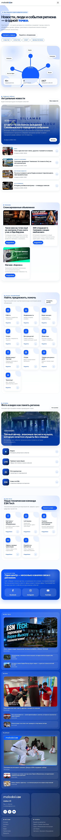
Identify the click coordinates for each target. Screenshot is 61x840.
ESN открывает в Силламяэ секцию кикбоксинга (41, 230)
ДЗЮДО (7, 732)
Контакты (5, 824)
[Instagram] (9, 812)
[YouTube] (14, 812)
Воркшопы (6, 833)
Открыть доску (49, 301)
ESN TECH (7, 614)
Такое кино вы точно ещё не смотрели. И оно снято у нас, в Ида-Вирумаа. (16, 230)
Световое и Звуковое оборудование (43, 831)
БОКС (6, 673)
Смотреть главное (9, 35)
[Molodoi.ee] (12, 797)
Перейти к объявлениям (27, 35)
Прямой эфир (7, 831)
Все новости (54, 101)
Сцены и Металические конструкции (43, 826)
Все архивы (55, 407)
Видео (5, 828)
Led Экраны (36, 828)
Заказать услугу (49, 508)
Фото (4, 826)
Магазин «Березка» (14, 265)
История (5, 822)
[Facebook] (5, 812)
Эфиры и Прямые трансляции (41, 824)
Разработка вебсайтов (39, 822)
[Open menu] (58, 2)
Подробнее (10, 242)
